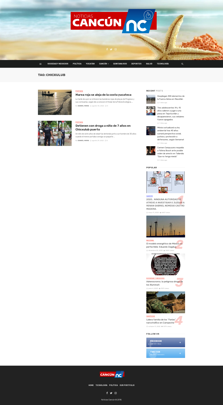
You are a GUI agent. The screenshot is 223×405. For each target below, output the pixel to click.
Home (91, 385)
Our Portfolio (127, 385)
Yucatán (90, 64)
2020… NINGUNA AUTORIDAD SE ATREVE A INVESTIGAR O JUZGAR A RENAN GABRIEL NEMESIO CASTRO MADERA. (165, 204)
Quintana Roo (120, 64)
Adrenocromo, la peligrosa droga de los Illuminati (164, 283)
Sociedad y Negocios (57, 64)
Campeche (150, 316)
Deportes (136, 64)
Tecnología (163, 64)
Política (77, 64)
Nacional (150, 240)
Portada (79, 91)
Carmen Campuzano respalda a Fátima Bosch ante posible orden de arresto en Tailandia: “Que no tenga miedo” (170, 152)
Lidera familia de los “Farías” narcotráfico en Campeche (161, 321)
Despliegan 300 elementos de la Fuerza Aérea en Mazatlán (171, 97)
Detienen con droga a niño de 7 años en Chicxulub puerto (103, 127)
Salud (149, 64)
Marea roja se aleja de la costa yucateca (103, 94)
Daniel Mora (83, 106)
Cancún (103, 64)
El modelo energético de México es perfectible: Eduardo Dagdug (164, 245)
